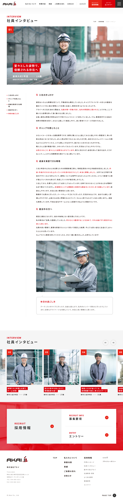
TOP (94, 21)
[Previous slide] (105, 343)
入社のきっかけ (13, 95)
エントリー (108, 4)
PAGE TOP (107, 495)
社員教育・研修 (89, 473)
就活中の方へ (13, 110)
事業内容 (42, 4)
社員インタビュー (90, 466)
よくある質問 (88, 477)
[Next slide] (113, 343)
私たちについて (30, 4)
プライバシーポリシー (109, 461)
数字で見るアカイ (90, 470)
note (82, 4)
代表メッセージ (89, 462)
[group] (24, 372)
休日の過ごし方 (13, 113)
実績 (50, 4)
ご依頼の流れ (60, 4)
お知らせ (70, 4)
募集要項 (87, 481)
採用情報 (95, 4)
